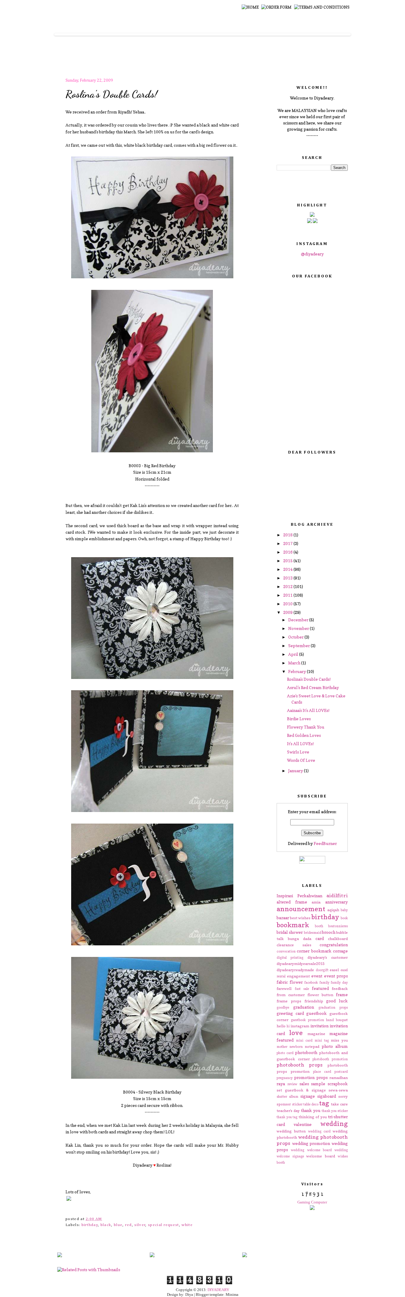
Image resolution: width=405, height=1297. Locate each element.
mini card (304, 1040)
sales (304, 1083)
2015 (288, 560)
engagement (298, 976)
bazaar (283, 917)
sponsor (284, 1104)
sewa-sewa (338, 1090)
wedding (334, 1123)
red (128, 1225)
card (319, 938)
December (298, 619)
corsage (340, 950)
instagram (300, 1026)
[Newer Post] (59, 1255)
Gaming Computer (312, 1202)
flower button (320, 995)
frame (342, 994)
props (322, 1077)
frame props (289, 1001)
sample (318, 1083)
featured (320, 988)
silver (140, 1225)
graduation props (333, 1007)
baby (344, 910)
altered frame (292, 901)
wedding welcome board (311, 1150)
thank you (311, 1110)
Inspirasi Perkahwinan (299, 895)
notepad (312, 1046)
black (106, 1225)
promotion (304, 1077)
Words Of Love (301, 760)
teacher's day (288, 1110)
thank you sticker (335, 1111)
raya (281, 1083)
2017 (288, 543)
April (293, 654)
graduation (303, 1007)
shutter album (287, 1096)
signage (307, 1096)
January (296, 770)
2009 (288, 612)
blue (118, 1225)
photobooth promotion (330, 1059)
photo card (285, 1053)
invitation (319, 1025)
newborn (296, 1047)
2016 (288, 551)
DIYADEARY (218, 1289)
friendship (313, 1001)
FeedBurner (325, 843)
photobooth (306, 1052)
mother (282, 1047)
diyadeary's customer (327, 957)
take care (339, 1104)
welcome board (320, 1156)
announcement (301, 909)
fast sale (302, 989)
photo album (335, 1046)
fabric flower (290, 982)
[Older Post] (244, 1255)
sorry (343, 1096)
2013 (288, 577)
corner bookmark (314, 950)
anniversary (336, 901)
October (296, 636)
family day (339, 982)
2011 (288, 595)
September (299, 645)
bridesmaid (312, 933)
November (299, 628)
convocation (286, 951)
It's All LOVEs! (300, 743)
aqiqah (333, 910)
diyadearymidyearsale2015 (300, 963)
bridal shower (290, 932)
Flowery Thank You (305, 726)
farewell (284, 988)
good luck (337, 1000)
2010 (288, 603)
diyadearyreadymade (295, 970)
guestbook (316, 1013)
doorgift (322, 970)
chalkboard (338, 938)
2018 (288, 534)
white (187, 1225)
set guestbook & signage (301, 1090)
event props (336, 975)
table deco (310, 1104)
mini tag (322, 1040)
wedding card (319, 1131)
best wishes (300, 918)
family (324, 982)
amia (316, 902)
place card (322, 1071)
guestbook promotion (307, 1020)
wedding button (291, 1131)
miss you (339, 1040)
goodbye (283, 1007)
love (296, 1033)
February (297, 671)
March (294, 662)
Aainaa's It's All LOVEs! (308, 710)
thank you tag (287, 1117)
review (292, 1084)
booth (319, 926)
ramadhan (338, 1077)
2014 (288, 569)
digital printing (290, 957)
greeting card (290, 1013)
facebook (311, 982)
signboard (326, 1096)
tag (324, 1103)
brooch (328, 932)
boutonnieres (338, 926)
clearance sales (294, 945)
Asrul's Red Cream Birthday (313, 687)
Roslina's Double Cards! (112, 94)
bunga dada (299, 938)
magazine (316, 1033)
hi (288, 1026)
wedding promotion (311, 1143)
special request (163, 1225)
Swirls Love (298, 751)
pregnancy (285, 1078)
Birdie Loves (299, 718)
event (316, 975)
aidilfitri (337, 895)
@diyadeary (312, 253)
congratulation (334, 944)
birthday (90, 1225)
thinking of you (313, 1117)
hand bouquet (337, 1020)
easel (334, 970)
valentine (303, 1124)
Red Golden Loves (304, 735)
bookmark (293, 925)
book (344, 918)
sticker (297, 1104)
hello (281, 1026)
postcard (341, 1071)
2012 (288, 586)
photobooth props (300, 1065)
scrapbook (338, 1083)
